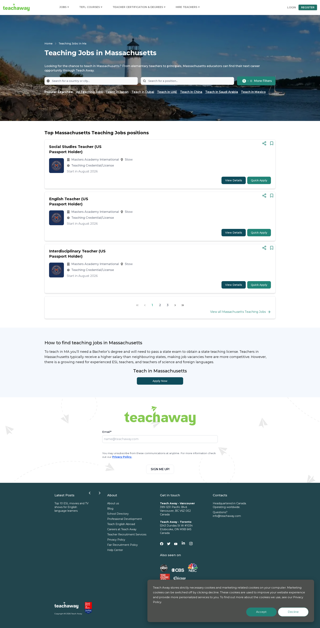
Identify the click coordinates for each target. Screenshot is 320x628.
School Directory (118, 513)
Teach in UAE (167, 92)
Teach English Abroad (121, 524)
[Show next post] (100, 493)
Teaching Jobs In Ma (72, 43)
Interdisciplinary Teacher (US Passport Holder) (77, 254)
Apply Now (160, 381)
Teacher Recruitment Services (126, 534)
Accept (261, 612)
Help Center (115, 550)
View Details (233, 180)
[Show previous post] (90, 493)
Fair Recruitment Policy (122, 545)
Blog (110, 508)
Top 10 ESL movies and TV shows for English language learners (71, 507)
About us (113, 503)
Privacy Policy (116, 539)
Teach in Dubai (142, 92)
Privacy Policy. (122, 456)
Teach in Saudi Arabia (221, 92)
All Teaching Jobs (89, 92)
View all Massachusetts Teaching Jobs (238, 312)
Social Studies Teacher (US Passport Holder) (75, 149)
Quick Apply (259, 180)
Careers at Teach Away (121, 529)
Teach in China (191, 92)
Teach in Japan (117, 92)
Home (48, 43)
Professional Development (124, 519)
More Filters (258, 81)
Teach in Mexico (253, 92)
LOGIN (291, 7)
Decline (293, 612)
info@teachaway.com (227, 516)
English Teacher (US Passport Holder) (68, 201)
